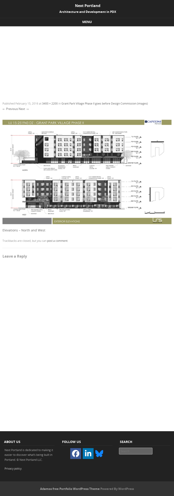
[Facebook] (75, 453)
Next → (24, 109)
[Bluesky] (99, 453)
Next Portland (87, 5)
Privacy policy (13, 468)
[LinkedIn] (88, 453)
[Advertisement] (87, 60)
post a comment (57, 240)
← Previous (10, 109)
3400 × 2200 (50, 103)
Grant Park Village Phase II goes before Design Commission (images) (104, 103)
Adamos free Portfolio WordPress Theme (70, 489)
